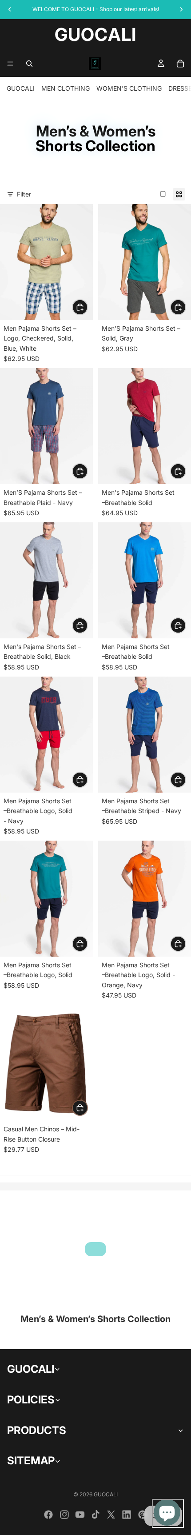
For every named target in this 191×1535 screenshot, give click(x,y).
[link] (95, 1249)
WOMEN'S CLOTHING (129, 88)
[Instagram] (64, 1514)
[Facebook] (48, 1514)
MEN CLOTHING (65, 88)
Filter (24, 194)
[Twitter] (111, 1514)
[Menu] (10, 63)
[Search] (29, 63)
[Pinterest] (142, 1514)
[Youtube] (80, 1514)
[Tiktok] (95, 1514)
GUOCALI (21, 88)
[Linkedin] (126, 1514)
